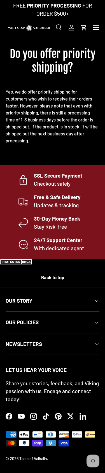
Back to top (52, 277)
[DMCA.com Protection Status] (17, 262)
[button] (84, 28)
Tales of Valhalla (33, 458)
